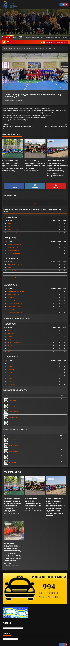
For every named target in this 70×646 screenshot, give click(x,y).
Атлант (10, 378)
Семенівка (10, 336)
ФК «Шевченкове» (13, 223)
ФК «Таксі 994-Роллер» (14, 253)
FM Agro (10, 352)
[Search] (41, 42)
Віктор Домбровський (15, 423)
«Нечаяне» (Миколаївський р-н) (16, 291)
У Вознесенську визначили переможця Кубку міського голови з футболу (33, 503)
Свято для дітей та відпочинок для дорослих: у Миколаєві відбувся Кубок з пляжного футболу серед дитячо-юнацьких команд (57, 168)
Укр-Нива (10, 339)
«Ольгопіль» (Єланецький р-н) (16, 271)
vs (35, 204)
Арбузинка (11, 369)
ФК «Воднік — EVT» (13, 247)
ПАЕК (9, 381)
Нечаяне (10, 366)
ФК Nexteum (11, 297)
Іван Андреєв (12, 457)
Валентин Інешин (13, 451)
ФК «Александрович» (13, 277)
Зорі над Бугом (12, 384)
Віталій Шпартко (13, 411)
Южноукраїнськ (12, 333)
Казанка (10, 330)
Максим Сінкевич (13, 445)
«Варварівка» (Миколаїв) (14, 233)
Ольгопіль (10, 375)
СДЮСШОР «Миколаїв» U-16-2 (15, 306)
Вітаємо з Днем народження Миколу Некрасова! (55, 126)
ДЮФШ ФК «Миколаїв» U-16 (15, 303)
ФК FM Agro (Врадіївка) (14, 229)
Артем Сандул (12, 400)
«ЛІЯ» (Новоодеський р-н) (15, 274)
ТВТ (9, 363)
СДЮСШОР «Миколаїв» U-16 (15, 264)
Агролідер (11, 345)
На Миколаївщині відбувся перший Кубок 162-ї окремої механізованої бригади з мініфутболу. (12, 166)
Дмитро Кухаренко (14, 406)
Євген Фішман (10, 100)
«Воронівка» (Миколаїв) (14, 244)
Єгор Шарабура (13, 417)
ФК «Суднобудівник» (13, 250)
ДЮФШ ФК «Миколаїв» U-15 (15, 312)
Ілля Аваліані (12, 439)
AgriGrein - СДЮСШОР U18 (14, 342)
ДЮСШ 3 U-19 (11, 300)
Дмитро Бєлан (13, 462)
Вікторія (10, 372)
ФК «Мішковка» (12, 280)
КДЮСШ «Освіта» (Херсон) (15, 294)
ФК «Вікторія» (11, 267)
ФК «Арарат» (11, 226)
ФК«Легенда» (11, 309)
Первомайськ (11, 349)
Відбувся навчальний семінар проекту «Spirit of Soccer (18, 126)
